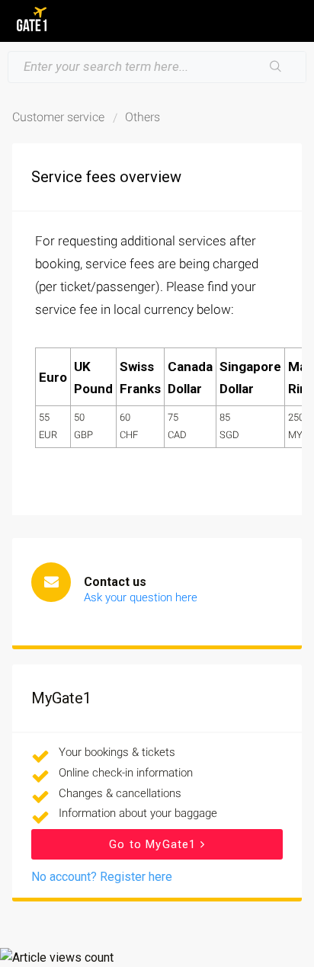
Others (142, 117)
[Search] (276, 67)
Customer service (58, 117)
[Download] (129, 476)
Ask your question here (140, 597)
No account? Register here (101, 876)
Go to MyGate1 (154, 844)
